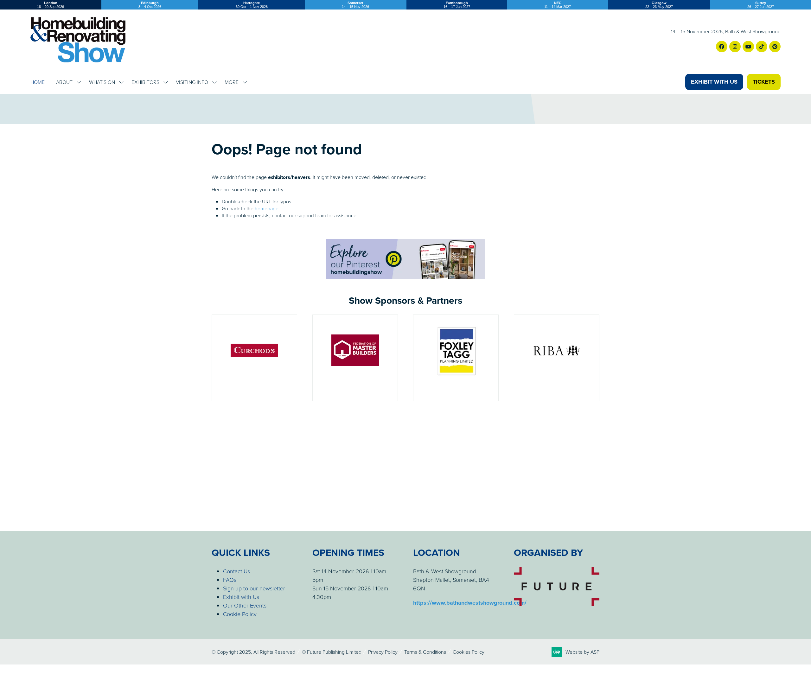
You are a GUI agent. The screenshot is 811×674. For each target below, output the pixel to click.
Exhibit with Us (241, 597)
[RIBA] (556, 358)
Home (37, 82)
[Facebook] (721, 46)
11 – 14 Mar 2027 (557, 5)
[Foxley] (455, 358)
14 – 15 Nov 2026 (355, 5)
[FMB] (355, 358)
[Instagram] (735, 46)
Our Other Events (244, 605)
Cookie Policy (240, 614)
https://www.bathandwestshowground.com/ (470, 603)
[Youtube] (748, 46)
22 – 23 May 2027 (659, 5)
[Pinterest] (775, 46)
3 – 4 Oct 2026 (149, 5)
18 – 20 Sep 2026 (50, 5)
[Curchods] (254, 358)
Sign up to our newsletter (254, 588)
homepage (266, 208)
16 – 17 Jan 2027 (457, 5)
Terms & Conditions (425, 651)
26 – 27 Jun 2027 (760, 5)
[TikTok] (761, 46)
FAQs (229, 579)
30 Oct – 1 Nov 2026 (252, 5)
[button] (714, 82)
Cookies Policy (468, 651)
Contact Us (236, 571)
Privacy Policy (383, 651)
